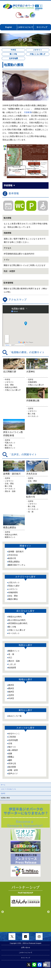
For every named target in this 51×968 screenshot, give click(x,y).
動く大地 (13, 54)
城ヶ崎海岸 (13, 750)
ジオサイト (37, 50)
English (8, 27)
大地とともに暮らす (38, 54)
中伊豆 (13, 50)
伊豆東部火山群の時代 (17, 623)
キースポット (14, 633)
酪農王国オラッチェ (16, 565)
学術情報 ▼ (9, 185)
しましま (12, 664)
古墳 (10, 743)
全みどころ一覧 (15, 716)
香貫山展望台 (14, 562)
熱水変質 (12, 767)
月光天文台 (13, 555)
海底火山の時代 (15, 617)
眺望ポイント (14, 651)
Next (48, 912)
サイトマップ (42, 27)
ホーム (3, 785)
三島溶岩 (12, 737)
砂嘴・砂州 (13, 770)
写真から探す (14, 586)
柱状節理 (12, 667)
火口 (10, 657)
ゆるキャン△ (14, 733)
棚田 (10, 760)
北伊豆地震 (13, 58)
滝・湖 (11, 654)
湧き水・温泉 (14, 661)
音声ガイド (13, 773)
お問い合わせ (25, 947)
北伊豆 (11, 695)
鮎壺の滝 (12, 558)
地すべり (12, 747)
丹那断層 (28, 112)
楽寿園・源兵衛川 (16, 551)
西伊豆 (11, 688)
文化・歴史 (13, 596)
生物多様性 (13, 592)
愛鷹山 (11, 757)
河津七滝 (12, 763)
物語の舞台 (13, 599)
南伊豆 (11, 692)
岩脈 (10, 753)
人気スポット (14, 582)
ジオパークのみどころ (8, 789)
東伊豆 (11, 685)
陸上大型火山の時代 (16, 620)
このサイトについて (25, 27)
